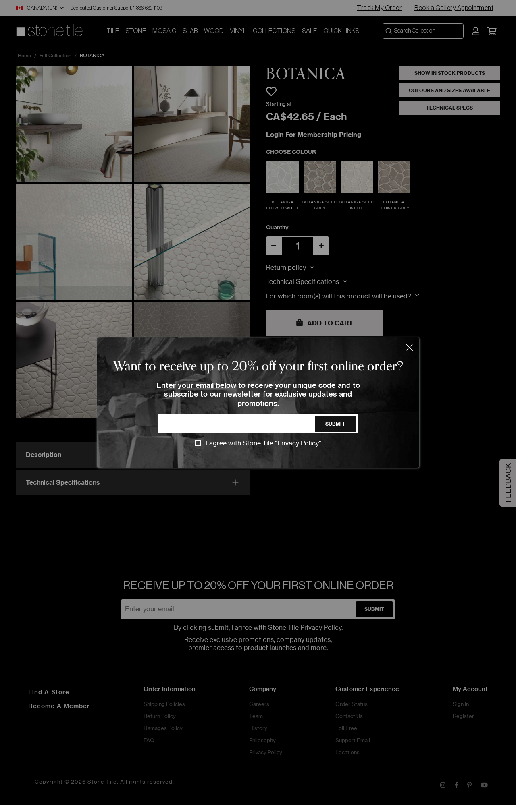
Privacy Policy (298, 443)
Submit (335, 424)
